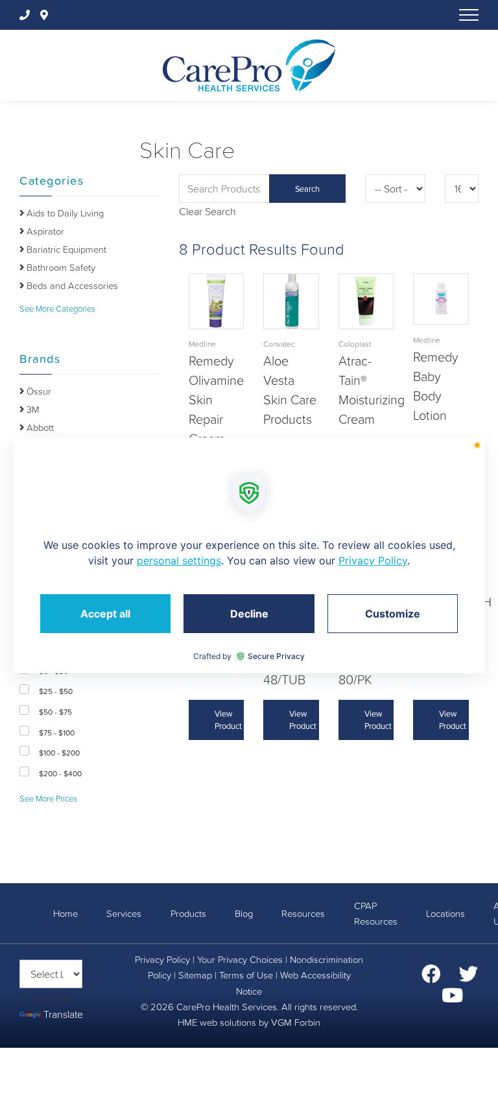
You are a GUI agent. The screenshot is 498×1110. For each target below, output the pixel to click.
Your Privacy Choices (240, 960)
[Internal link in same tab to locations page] (46, 14)
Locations (445, 914)
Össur (37, 391)
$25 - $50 (56, 691)
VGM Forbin (295, 1022)
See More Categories (57, 309)
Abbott (39, 428)
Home (65, 914)
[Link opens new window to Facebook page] (431, 978)
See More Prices (48, 798)
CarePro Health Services (226, 1007)
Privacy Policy (162, 960)
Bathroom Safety (59, 267)
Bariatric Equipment (65, 249)
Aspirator (44, 231)
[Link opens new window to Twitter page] (469, 978)
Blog (244, 914)
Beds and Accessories (71, 286)
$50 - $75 (55, 712)
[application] (249, 555)
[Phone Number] (27, 14)
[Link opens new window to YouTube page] (452, 999)
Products (188, 914)
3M (32, 409)
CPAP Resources (375, 914)
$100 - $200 (59, 753)
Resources (303, 914)
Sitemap (195, 975)
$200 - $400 (60, 774)
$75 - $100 (57, 733)
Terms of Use (246, 975)
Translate (63, 1014)
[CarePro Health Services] (249, 64)
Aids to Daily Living (64, 213)
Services (123, 914)
